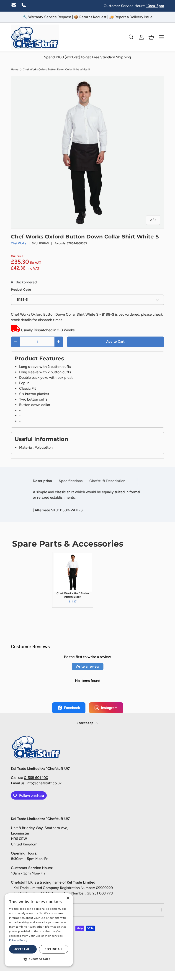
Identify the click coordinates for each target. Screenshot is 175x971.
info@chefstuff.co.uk (44, 783)
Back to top (85, 723)
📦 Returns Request (90, 17)
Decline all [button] (53, 949)
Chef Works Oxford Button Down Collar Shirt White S (56, 69)
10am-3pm (155, 6)
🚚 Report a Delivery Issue (130, 17)
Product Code (21, 290)
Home (14, 69)
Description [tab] (42, 481)
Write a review (88, 666)
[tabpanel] (87, 494)
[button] (151, 37)
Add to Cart (115, 341)
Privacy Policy (18, 940)
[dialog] (39, 929)
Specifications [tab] (70, 481)
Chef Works (18, 243)
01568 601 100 (36, 777)
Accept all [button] (22, 949)
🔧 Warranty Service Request (47, 17)
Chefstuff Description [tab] (107, 481)
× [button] (67, 898)
